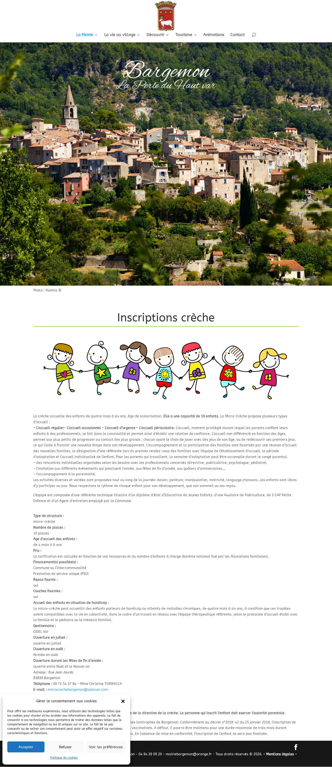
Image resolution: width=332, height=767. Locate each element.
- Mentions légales (279, 754)
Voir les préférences (106, 747)
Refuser (65, 747)
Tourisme (183, 35)
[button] (123, 701)
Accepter (25, 747)
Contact (237, 35)
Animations (213, 35)
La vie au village (119, 35)
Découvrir (155, 35)
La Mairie (84, 35)
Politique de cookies (64, 757)
